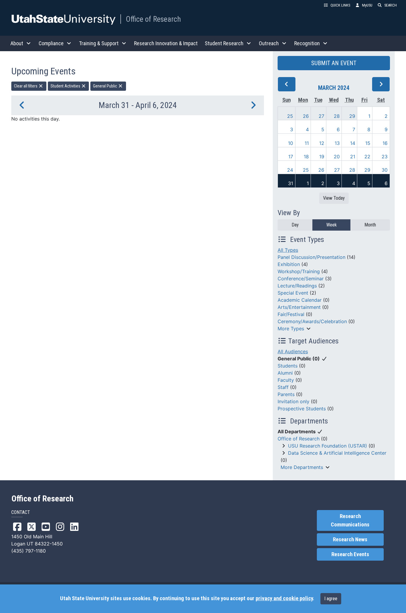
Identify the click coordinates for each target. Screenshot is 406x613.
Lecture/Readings (297, 286)
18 (306, 156)
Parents (286, 394)
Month (370, 225)
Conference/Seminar (301, 279)
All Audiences (293, 351)
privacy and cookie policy (284, 598)
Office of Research (153, 19)
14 (352, 143)
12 (321, 143)
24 (290, 170)
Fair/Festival (291, 314)
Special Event (293, 293)
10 (290, 143)
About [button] (16, 43)
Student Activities (66, 86)
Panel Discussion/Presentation (311, 257)
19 (321, 156)
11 (307, 143)
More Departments (302, 467)
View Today (334, 198)
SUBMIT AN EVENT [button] (333, 63)
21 (352, 156)
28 (337, 116)
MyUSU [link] (367, 5)
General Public (105, 86)
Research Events (350, 554)
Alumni (285, 373)
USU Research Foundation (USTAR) (327, 446)
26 (306, 116)
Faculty (286, 380)
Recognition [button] (307, 43)
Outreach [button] (269, 43)
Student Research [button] (224, 43)
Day (295, 225)
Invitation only (293, 401)
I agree (330, 598)
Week (331, 225)
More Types (291, 328)
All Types (288, 250)
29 (352, 116)
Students (288, 366)
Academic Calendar (300, 300)
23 (385, 156)
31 (290, 183)
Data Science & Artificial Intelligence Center (337, 453)
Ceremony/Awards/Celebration (312, 321)
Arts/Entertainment (299, 307)
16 (385, 143)
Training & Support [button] (99, 43)
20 (337, 156)
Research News (350, 539)
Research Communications (350, 520)
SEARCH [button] (390, 5)
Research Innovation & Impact (166, 43)
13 (337, 143)
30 (385, 170)
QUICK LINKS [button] (340, 5)
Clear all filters (26, 86)
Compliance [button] (51, 43)
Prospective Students (302, 409)
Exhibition (289, 264)
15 (367, 143)
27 (321, 116)
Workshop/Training (299, 271)
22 (367, 156)
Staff (283, 387)
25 (290, 116)
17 (290, 156)
